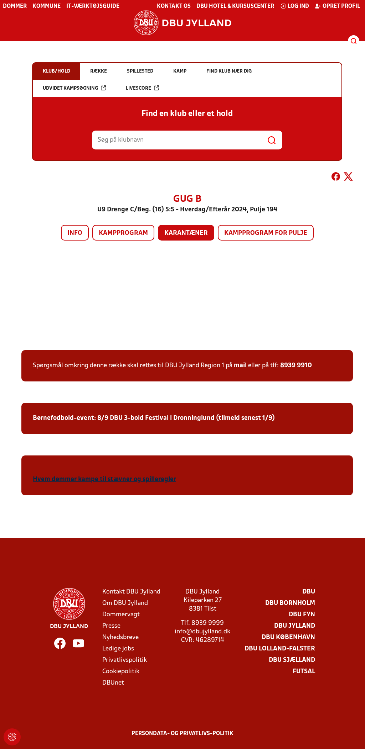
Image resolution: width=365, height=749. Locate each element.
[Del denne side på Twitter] (348, 178)
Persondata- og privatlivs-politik (182, 733)
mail (240, 366)
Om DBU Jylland (125, 603)
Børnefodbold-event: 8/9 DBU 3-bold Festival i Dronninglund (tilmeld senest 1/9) (154, 418)
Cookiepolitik (120, 672)
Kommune (46, 6)
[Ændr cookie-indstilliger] (12, 736)
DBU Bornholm (290, 603)
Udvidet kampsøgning (70, 88)
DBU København (288, 637)
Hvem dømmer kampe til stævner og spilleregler (104, 479)
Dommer (15, 6)
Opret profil (341, 6)
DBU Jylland (294, 626)
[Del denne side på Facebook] (335, 178)
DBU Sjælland (292, 660)
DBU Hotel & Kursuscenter (235, 6)
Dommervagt (121, 615)
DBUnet (113, 683)
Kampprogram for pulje (265, 233)
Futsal (304, 672)
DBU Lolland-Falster (280, 649)
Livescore (138, 88)
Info (74, 233)
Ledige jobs (118, 649)
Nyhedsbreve (120, 637)
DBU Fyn (302, 615)
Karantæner (186, 233)
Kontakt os (174, 6)
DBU (308, 592)
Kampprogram (123, 233)
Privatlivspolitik (124, 660)
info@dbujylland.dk (202, 632)
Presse (111, 626)
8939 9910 (296, 366)
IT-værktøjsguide (92, 6)
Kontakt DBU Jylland (131, 592)
